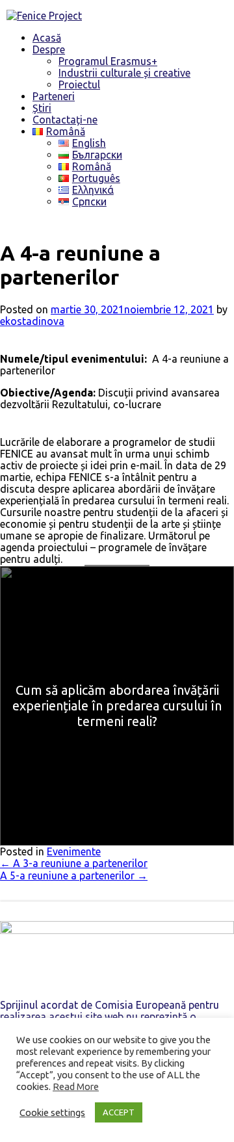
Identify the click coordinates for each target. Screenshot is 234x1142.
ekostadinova (32, 321)
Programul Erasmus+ (107, 61)
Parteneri (53, 96)
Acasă (46, 38)
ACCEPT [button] (119, 1112)
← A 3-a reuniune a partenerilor (74, 863)
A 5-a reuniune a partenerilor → (74, 875)
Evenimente (74, 851)
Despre (48, 49)
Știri (41, 108)
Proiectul (79, 84)
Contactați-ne (65, 119)
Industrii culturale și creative (124, 73)
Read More (76, 1086)
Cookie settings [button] (52, 1112)
